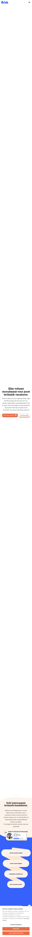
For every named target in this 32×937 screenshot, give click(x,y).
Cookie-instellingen (16, 924)
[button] (29, 2)
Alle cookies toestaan (16, 933)
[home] (5, 2)
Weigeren (16, 929)
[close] (29, 906)
